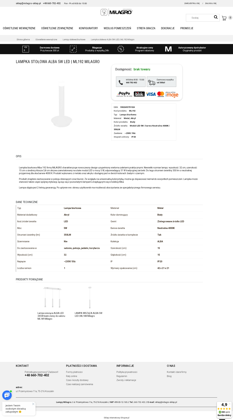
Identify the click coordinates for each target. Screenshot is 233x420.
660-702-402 (139, 402)
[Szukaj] (216, 17)
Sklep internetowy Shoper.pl (116, 418)
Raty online (71, 376)
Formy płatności (74, 372)
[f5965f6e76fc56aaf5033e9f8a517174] (61, 103)
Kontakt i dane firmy (177, 372)
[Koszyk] (227, 18)
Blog (169, 376)
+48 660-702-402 (52, 3)
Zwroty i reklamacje (126, 380)
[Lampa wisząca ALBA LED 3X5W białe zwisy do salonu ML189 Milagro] (53, 297)
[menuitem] (19, 28)
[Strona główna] (116, 12)
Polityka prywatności (126, 372)
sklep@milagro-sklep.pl (28, 3)
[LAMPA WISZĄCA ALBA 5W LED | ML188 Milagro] (90, 297)
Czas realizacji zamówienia (79, 384)
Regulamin (121, 376)
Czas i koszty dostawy (77, 380)
